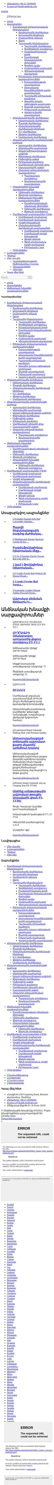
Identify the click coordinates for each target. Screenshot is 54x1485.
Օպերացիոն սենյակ (30, 38)
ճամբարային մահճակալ (33, 32)
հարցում (18, 679)
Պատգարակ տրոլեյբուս (33, 435)
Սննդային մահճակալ (31, 192)
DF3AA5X (19, 690)
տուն (10, 21)
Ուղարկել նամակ (11, 1118)
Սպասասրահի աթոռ (31, 167)
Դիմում (11, 255)
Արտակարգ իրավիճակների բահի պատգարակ (37, 90)
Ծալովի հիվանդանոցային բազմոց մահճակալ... (28, 530)
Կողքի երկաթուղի (29, 222)
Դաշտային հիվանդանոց (33, 43)
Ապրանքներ (14, 24)
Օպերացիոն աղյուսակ (38, 68)
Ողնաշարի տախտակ (37, 109)
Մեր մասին (13, 846)
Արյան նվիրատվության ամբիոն (32, 413)
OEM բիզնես (20, 250)
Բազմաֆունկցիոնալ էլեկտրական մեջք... (27, 549)
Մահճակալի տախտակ (32, 217)
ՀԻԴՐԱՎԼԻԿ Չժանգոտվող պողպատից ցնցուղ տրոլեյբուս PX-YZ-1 (27, 637)
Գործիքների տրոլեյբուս (38, 49)
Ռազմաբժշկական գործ (32, 327)
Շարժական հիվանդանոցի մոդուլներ (33, 60)
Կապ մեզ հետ (15, 272)
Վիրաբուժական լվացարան (35, 341)
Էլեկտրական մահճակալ (33, 120)
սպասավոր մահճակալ (32, 145)
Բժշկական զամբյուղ (30, 162)
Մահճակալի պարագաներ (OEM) (32, 214)
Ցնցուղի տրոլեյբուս (30, 195)
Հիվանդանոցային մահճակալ (31, 118)
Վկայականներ (22, 266)
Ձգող (21, 40)
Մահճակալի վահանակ (32, 220)
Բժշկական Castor (34, 247)
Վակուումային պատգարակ (35, 377)
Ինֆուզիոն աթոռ (28, 159)
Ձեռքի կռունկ (32, 239)
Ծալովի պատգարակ (37, 107)
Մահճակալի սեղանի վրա (33, 164)
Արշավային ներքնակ (31, 35)
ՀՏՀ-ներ (17, 269)
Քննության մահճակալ (31, 156)
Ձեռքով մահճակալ (29, 134)
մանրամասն (31, 679)
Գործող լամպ (32, 65)
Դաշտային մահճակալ (37, 46)
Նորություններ (15, 253)
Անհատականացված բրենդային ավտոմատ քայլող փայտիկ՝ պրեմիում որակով (29, 743)
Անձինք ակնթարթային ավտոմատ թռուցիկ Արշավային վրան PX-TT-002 (29, 796)
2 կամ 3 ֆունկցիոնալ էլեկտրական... (28, 566)
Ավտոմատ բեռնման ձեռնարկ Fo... (27, 600)
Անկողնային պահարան (32, 148)
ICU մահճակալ (27, 131)
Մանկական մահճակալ (32, 137)
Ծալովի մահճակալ (29, 123)
